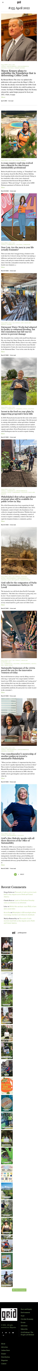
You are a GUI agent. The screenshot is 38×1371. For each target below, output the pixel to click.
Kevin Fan (7, 912)
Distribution (5, 1357)
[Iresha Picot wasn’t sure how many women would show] (6, 963)
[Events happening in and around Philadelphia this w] (6, 1085)
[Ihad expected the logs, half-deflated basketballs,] (6, 1278)
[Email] (3, 1335)
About (3, 1344)
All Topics (16, 160)
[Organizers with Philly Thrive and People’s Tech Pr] (6, 1015)
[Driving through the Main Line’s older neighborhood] (6, 1208)
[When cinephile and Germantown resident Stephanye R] (6, 1033)
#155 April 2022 (6, 64)
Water (9, 324)
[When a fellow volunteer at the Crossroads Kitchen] (6, 945)
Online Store (5, 1350)
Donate (3, 1354)
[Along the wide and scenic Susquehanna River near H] (6, 980)
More (3, 97)
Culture (19, 244)
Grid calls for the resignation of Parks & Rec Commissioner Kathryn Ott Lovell (19, 585)
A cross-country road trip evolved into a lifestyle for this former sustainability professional (17, 165)
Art (22, 323)
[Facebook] (2, 1332)
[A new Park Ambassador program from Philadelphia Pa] (6, 1120)
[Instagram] (9, 1332)
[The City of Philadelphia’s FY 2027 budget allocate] (6, 1103)
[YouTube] (13, 1332)
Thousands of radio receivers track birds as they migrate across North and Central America (20, 894)
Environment (12, 66)
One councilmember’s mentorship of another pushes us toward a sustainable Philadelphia (18, 756)
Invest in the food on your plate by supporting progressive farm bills (17, 412)
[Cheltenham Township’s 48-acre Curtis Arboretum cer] (6, 1138)
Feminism (27, 244)
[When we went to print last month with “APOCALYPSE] (6, 1068)
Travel (23, 160)
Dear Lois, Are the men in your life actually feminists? (17, 248)
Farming (19, 409)
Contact (3, 1364)
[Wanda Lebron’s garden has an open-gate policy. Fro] (6, 1226)
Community (11, 244)
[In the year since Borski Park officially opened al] (6, 1191)
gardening (16, 492)
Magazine (4, 1360)
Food (25, 409)
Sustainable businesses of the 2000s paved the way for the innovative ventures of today (18, 670)
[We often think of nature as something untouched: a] (6, 1261)
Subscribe (24, 1329)
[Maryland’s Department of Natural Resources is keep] (6, 1156)
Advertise (24, 1326)
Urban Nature (20, 68)
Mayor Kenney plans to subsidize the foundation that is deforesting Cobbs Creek (18, 73)
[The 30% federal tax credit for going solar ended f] (6, 1050)
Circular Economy (27, 1319)
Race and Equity (13, 580)
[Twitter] (6, 1332)
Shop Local (9, 665)
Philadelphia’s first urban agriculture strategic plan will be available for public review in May (18, 499)
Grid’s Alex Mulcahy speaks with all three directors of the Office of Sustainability (17, 840)
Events (23, 1323)
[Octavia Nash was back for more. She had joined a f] (6, 1243)
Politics (11, 68)
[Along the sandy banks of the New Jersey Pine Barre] (6, 998)
